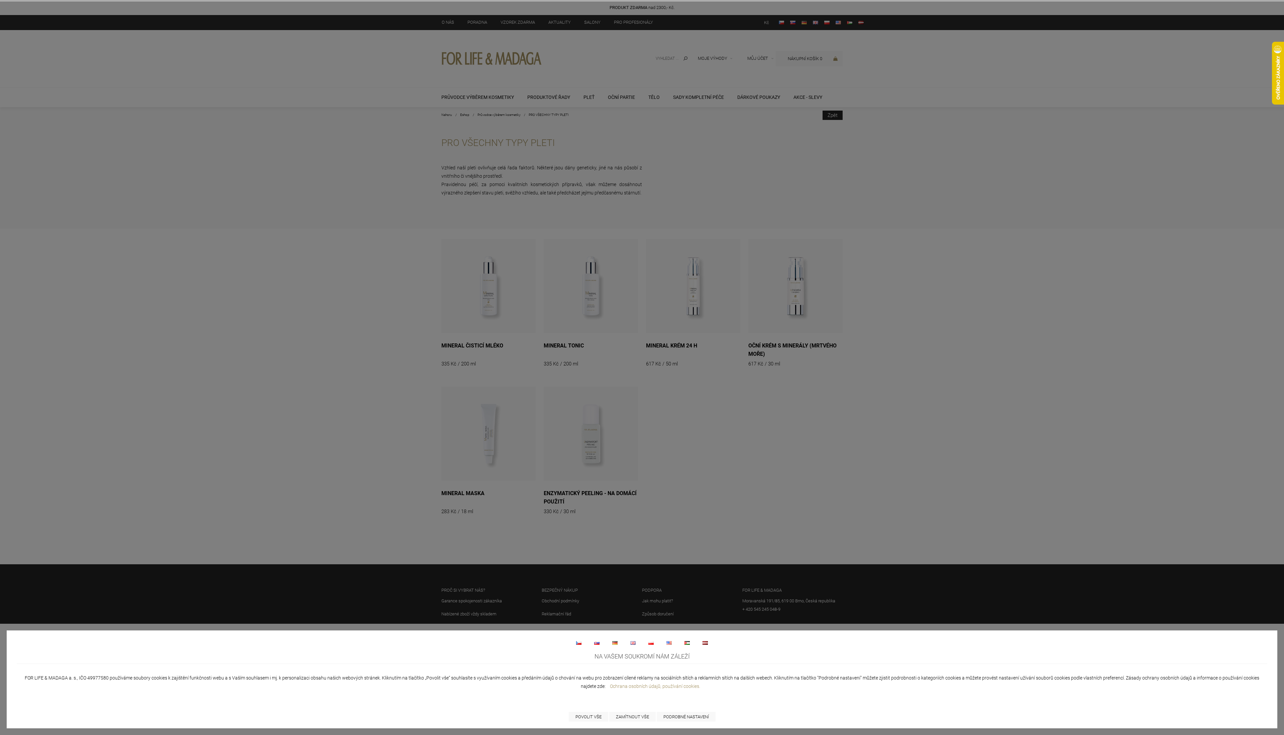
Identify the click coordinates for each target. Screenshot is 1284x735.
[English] (633, 642)
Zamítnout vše (632, 716)
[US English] (669, 642)
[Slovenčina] (597, 642)
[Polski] (651, 642)
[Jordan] (687, 642)
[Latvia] (705, 642)
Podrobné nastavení (686, 716)
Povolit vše (588, 716)
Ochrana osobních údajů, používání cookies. (655, 686)
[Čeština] (578, 642)
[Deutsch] (615, 642)
